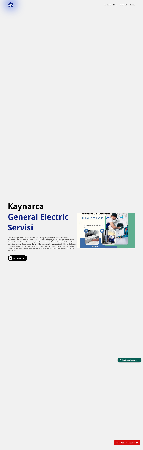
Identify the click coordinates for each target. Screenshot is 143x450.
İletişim (132, 5)
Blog (115, 5)
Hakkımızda (123, 5)
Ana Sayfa (107, 5)
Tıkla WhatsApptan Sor (129, 360)
